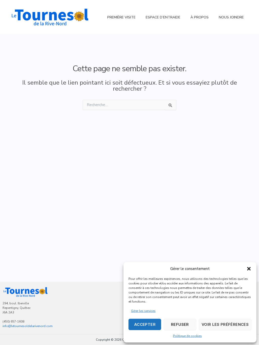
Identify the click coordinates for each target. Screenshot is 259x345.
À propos (199, 17)
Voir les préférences (225, 324)
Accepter (145, 324)
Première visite (121, 17)
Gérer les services (143, 311)
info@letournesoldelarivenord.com (28, 326)
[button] (248, 268)
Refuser (180, 324)
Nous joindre (231, 17)
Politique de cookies (187, 336)
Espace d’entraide (163, 17)
